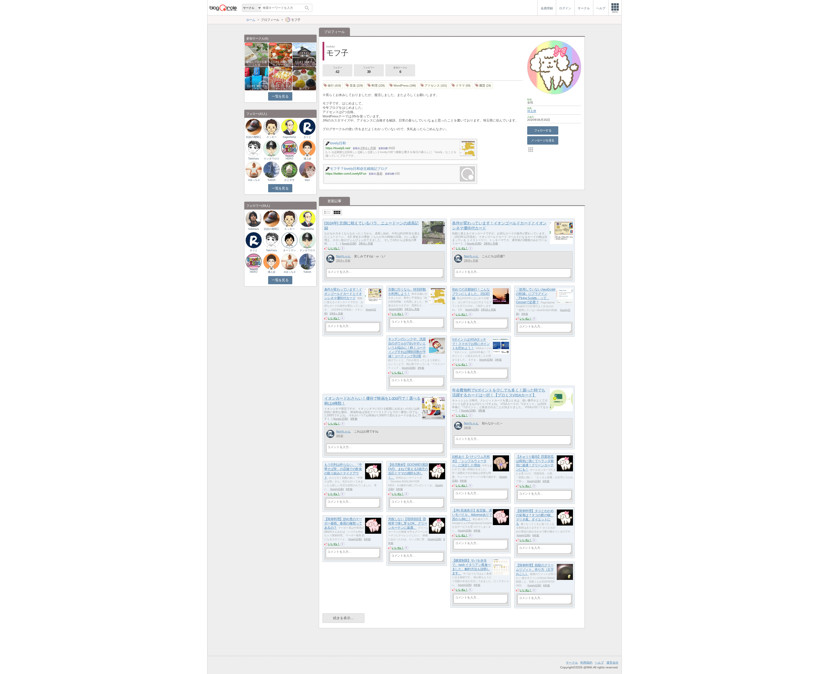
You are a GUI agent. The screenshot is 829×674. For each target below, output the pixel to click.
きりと (307, 137)
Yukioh (271, 180)
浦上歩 (307, 158)
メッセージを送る (542, 140)
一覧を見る (280, 96)
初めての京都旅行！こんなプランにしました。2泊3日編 (471, 294)
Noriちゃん (343, 256)
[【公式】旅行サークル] (257, 78)
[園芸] (483, 85)
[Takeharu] (253, 148)
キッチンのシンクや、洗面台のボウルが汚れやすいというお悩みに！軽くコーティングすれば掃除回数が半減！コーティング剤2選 (407, 347)
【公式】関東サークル (304, 63)
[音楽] (355, 85)
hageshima (289, 137)
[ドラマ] (461, 85)
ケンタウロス (271, 158)
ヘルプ (599, 662)
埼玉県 (531, 111)
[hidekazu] (253, 218)
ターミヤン (289, 250)
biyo (307, 180)
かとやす (289, 180)
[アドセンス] (434, 85)
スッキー (271, 137)
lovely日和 (349, 243)
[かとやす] (289, 169)
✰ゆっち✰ (254, 180)
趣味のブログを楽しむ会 (256, 63)
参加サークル (400, 70)
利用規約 (586, 662)
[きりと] (307, 126)
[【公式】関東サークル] (304, 54)
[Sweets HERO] (289, 148)
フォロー (337, 70)
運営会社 (612, 662)
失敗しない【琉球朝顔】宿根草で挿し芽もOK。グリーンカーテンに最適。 (407, 523)
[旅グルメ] (304, 78)
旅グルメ (304, 88)
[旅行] (333, 85)
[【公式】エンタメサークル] (281, 78)
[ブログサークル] (223, 7)
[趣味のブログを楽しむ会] (257, 54)
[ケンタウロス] (271, 148)
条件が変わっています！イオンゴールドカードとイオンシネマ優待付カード (343, 294)
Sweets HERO (289, 157)
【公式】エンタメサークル (280, 87)
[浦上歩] (307, 148)
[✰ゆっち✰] (253, 169)
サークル (572, 662)
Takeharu (253, 158)
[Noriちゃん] (330, 258)
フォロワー (369, 70)
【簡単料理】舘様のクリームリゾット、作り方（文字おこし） (535, 570)
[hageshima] (289, 126)
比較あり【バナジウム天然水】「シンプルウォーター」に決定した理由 (471, 461)
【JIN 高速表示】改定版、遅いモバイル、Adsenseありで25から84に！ (472, 515)
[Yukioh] (271, 169)
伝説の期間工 (253, 137)
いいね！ (334, 248)
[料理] (377, 85)
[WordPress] (403, 85)
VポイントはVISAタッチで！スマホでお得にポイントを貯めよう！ (471, 344)
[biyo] (307, 169)
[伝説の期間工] (253, 126)
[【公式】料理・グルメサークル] (281, 54)
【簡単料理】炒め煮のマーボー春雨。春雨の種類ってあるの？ (343, 523)
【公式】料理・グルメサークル (280, 63)
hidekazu (253, 229)
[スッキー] (271, 126)
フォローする (543, 130)
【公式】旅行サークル (256, 87)
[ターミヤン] (289, 240)
